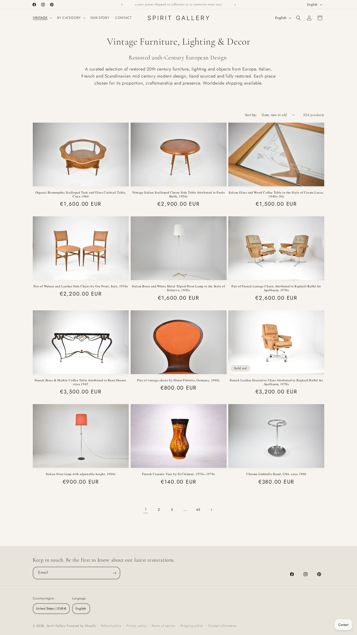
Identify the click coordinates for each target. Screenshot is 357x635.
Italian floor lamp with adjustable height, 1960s (81, 474)
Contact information (222, 626)
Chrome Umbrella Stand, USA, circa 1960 (276, 474)
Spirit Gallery (57, 626)
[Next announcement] (235, 4)
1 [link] (146, 509)
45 (198, 509)
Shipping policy (191, 626)
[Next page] (211, 509)
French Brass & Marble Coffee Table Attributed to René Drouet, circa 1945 (81, 382)
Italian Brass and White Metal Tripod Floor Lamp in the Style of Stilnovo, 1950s (178, 288)
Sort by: (251, 114)
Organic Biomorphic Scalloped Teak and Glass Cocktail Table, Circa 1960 (80, 194)
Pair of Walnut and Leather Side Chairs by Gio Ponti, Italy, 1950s (81, 286)
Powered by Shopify (81, 626)
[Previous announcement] (122, 4)
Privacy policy (136, 626)
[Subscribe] (114, 573)
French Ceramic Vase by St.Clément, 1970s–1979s (178, 474)
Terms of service (163, 626)
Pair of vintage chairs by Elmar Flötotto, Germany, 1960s (178, 380)
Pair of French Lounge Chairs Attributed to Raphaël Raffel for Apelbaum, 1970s (276, 288)
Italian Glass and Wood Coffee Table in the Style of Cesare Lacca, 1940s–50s (276, 194)
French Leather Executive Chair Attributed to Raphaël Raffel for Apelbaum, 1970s (276, 382)
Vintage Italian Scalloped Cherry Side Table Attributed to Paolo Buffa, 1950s (178, 194)
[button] (42, 18)
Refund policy (111, 626)
